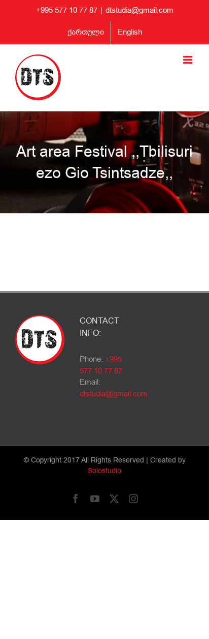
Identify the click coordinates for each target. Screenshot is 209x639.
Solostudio (104, 471)
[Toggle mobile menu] (188, 59)
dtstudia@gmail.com (139, 10)
